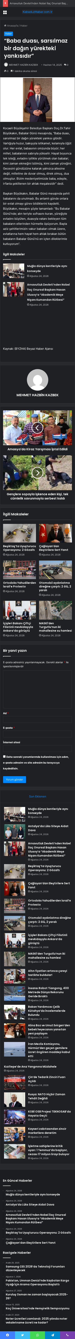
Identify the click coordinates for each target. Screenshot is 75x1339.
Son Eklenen (37, 796)
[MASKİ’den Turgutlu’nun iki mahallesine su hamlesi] (55, 610)
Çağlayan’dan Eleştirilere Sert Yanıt (53, 548)
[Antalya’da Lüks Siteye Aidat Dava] (14, 831)
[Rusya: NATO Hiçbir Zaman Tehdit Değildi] (14, 1099)
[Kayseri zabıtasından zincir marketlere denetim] (14, 1134)
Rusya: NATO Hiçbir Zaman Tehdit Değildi (46, 1096)
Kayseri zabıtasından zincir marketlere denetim (47, 1131)
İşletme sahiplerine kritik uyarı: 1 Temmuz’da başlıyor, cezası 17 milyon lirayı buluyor (48, 1150)
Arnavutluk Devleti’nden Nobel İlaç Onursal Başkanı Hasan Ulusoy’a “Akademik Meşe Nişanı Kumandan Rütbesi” (49, 849)
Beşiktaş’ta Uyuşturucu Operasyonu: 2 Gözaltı (19, 548)
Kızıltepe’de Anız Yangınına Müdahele (30, 1067)
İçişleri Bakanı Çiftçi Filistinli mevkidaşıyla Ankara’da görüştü (18, 627)
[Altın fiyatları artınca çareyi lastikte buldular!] (14, 976)
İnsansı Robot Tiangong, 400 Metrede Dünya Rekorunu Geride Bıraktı (48, 992)
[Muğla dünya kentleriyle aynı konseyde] (13, 270)
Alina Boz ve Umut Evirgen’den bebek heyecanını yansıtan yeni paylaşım (49, 1029)
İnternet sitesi (11, 742)
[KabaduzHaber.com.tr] (37, 12)
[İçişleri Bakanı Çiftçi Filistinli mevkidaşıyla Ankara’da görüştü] (19, 610)
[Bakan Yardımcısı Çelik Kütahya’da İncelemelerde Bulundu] (14, 1012)
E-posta (9, 727)
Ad (5, 713)
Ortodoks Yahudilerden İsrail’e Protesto (19, 584)
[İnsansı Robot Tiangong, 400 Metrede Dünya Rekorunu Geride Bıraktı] (14, 993)
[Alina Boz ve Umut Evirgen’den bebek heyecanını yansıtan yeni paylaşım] (14, 1030)
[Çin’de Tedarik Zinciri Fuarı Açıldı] (14, 1082)
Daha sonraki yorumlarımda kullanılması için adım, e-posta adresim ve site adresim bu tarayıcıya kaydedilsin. (36, 762)
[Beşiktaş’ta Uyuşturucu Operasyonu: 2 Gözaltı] (19, 533)
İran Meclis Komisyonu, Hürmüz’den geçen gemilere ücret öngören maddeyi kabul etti (49, 1050)
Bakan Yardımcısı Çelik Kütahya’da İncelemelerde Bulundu (46, 1011)
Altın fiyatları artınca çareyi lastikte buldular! (47, 973)
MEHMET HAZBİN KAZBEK (23, 64)
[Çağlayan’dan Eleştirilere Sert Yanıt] (55, 533)
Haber (24, 25)
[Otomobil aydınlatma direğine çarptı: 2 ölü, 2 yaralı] (55, 570)
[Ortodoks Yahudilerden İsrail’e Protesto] (19, 570)
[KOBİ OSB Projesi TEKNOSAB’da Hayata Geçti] (14, 1117)
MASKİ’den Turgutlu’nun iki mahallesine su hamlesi (55, 627)
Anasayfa (12, 25)
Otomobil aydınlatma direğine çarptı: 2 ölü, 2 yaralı (55, 586)
